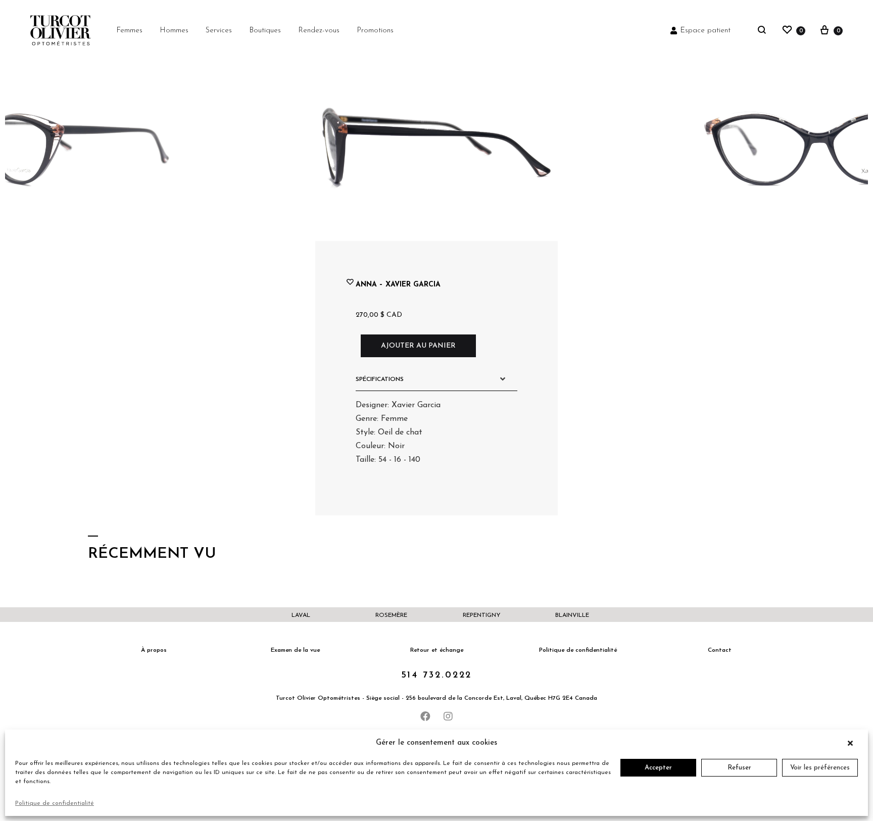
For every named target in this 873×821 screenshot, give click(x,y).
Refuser (739, 767)
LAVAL (301, 615)
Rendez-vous (319, 30)
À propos (154, 650)
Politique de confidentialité (54, 803)
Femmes (129, 30)
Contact (720, 650)
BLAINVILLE (572, 615)
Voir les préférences (820, 767)
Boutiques (265, 30)
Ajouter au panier (418, 346)
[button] (853, 743)
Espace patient (705, 30)
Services (219, 30)
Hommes (174, 30)
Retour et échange (436, 650)
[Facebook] (425, 716)
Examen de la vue (295, 650)
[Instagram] (448, 716)
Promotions (375, 30)
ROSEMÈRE (391, 615)
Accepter (658, 767)
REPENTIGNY (482, 615)
